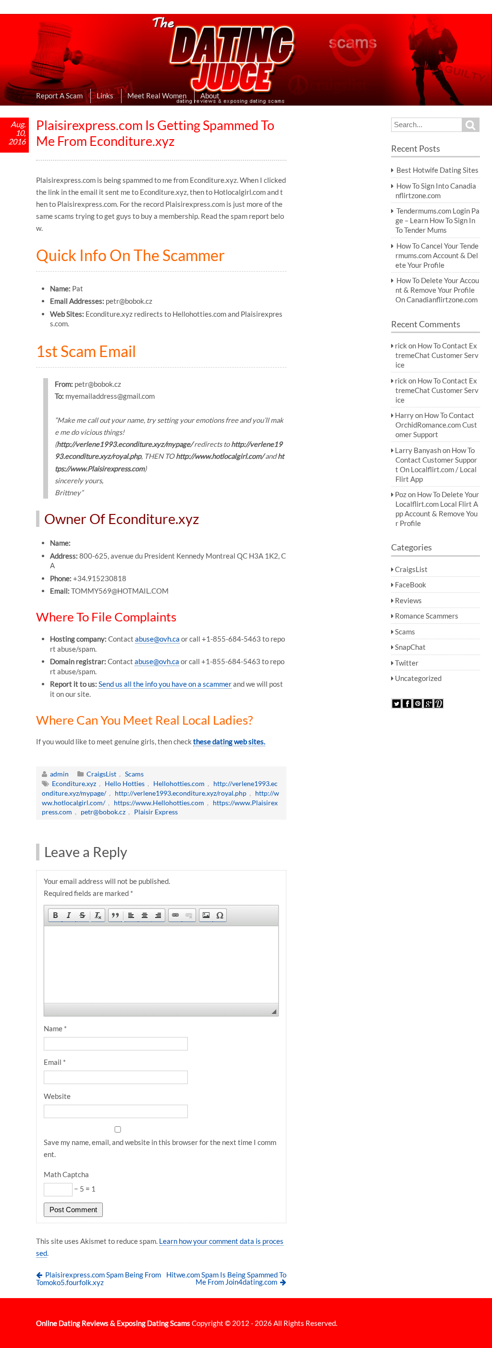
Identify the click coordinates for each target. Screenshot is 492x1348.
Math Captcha (66, 1174)
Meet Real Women (156, 95)
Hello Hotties (125, 783)
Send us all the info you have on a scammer (165, 684)
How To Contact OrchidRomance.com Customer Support (436, 425)
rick (401, 345)
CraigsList (101, 774)
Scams (134, 774)
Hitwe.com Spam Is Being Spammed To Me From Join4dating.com (226, 1278)
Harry (404, 415)
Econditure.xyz (74, 783)
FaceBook (410, 584)
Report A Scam (59, 95)
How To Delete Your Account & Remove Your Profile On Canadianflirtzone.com (437, 290)
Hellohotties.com (179, 783)
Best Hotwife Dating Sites (437, 170)
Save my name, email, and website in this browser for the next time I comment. (160, 1148)
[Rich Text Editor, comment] (161, 964)
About (210, 95)
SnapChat (410, 647)
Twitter (406, 662)
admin (59, 774)
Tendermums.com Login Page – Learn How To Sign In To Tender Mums (437, 220)
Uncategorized (418, 678)
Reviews (408, 600)
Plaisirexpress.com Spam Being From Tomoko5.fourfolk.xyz (98, 1278)
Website (57, 1096)
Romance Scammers (426, 615)
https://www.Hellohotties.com (159, 803)
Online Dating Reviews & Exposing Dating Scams (113, 1323)
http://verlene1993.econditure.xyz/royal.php (180, 793)
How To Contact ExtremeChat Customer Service (437, 355)
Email (55, 1062)
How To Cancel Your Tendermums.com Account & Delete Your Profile (437, 255)
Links (105, 95)
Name (55, 1028)
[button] (55, 915)
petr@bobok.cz (103, 812)
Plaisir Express (156, 812)
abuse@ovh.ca (157, 638)
